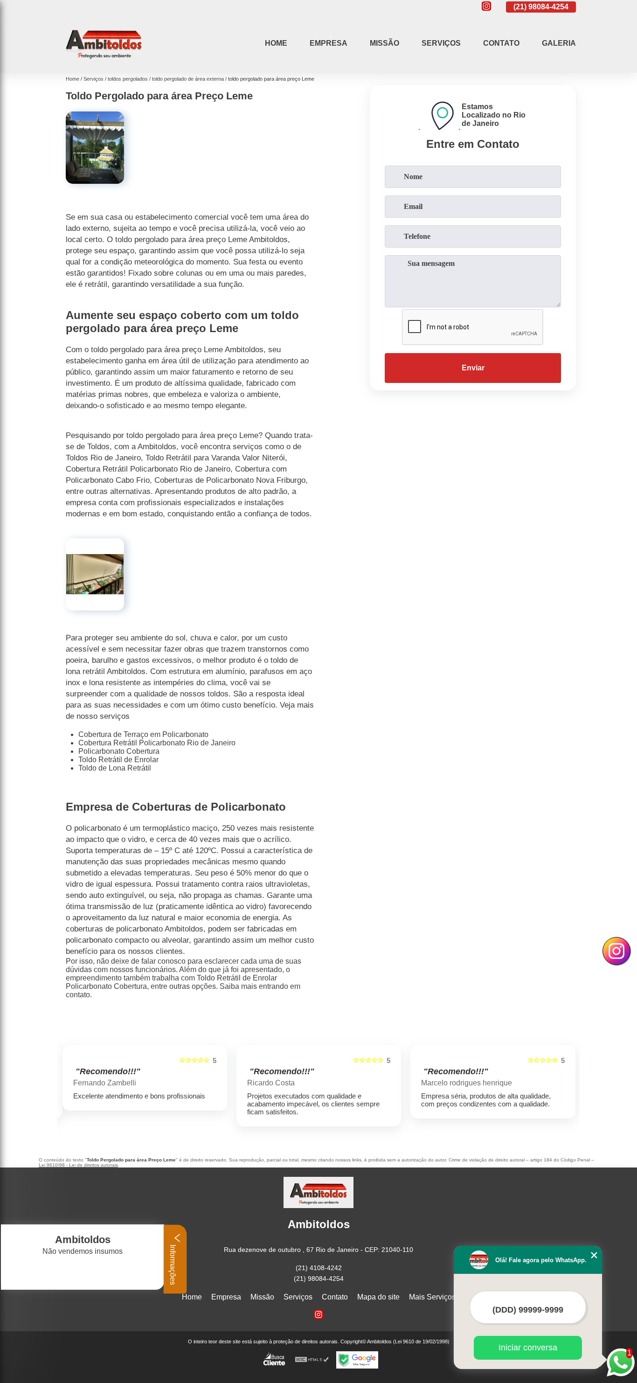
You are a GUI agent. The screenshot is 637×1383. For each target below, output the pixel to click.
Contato (501, 43)
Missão (384, 43)
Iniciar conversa (528, 1347)
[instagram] (486, 6)
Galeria (559, 43)
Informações (173, 1264)
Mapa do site (378, 1297)
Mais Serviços (432, 1297)
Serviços (441, 43)
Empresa (328, 43)
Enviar (473, 368)
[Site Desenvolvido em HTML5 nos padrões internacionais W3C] (312, 1359)
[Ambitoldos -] (104, 61)
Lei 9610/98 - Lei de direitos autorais (78, 1165)
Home (276, 43)
